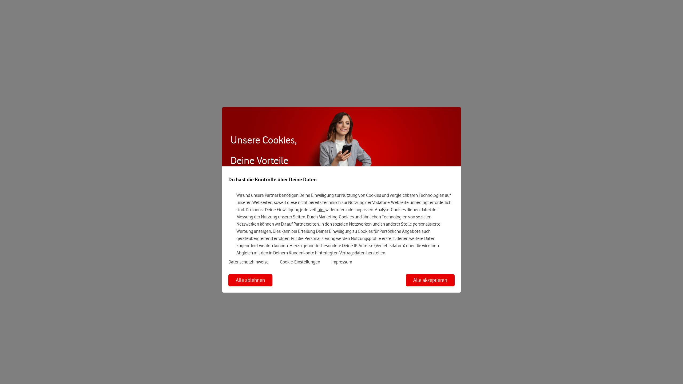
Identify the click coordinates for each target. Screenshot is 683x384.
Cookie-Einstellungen (300, 261)
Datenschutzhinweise (248, 261)
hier (321, 209)
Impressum (341, 261)
